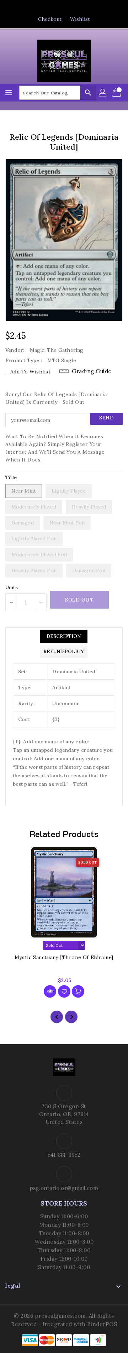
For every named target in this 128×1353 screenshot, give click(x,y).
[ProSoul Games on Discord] (84, 8)
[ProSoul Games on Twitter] (57, 8)
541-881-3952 (64, 1154)
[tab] (63, 636)
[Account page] (103, 93)
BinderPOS (102, 1324)
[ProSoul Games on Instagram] (70, 8)
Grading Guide (92, 371)
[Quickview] (50, 991)
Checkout (50, 19)
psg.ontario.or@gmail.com (64, 1188)
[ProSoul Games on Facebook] (43, 8)
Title (11, 477)
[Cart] (117, 93)
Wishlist (80, 19)
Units (11, 587)
